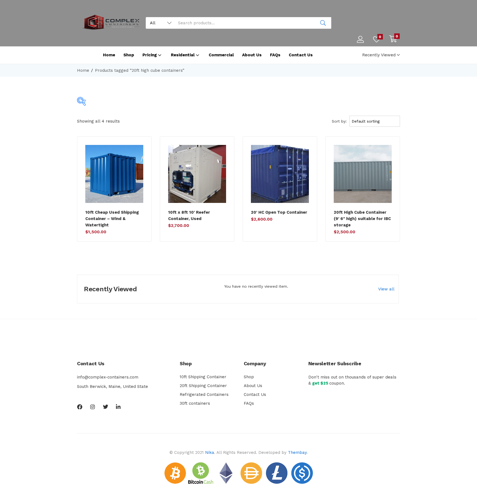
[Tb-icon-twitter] (105, 406)
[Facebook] (79, 406)
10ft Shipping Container (203, 376)
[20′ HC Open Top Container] (280, 174)
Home (109, 54)
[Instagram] (92, 406)
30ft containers (195, 403)
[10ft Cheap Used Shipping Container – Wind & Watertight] (114, 174)
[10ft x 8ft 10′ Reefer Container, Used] (197, 174)
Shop (128, 54)
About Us (252, 54)
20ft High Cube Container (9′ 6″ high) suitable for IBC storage (362, 218)
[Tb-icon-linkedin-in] (118, 406)
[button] (393, 39)
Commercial (221, 54)
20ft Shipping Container (203, 385)
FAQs (275, 54)
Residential (183, 54)
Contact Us (301, 54)
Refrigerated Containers (204, 394)
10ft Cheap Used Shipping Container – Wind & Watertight (112, 218)
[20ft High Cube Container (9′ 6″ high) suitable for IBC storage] (363, 174)
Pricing (150, 54)
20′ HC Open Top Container (279, 212)
